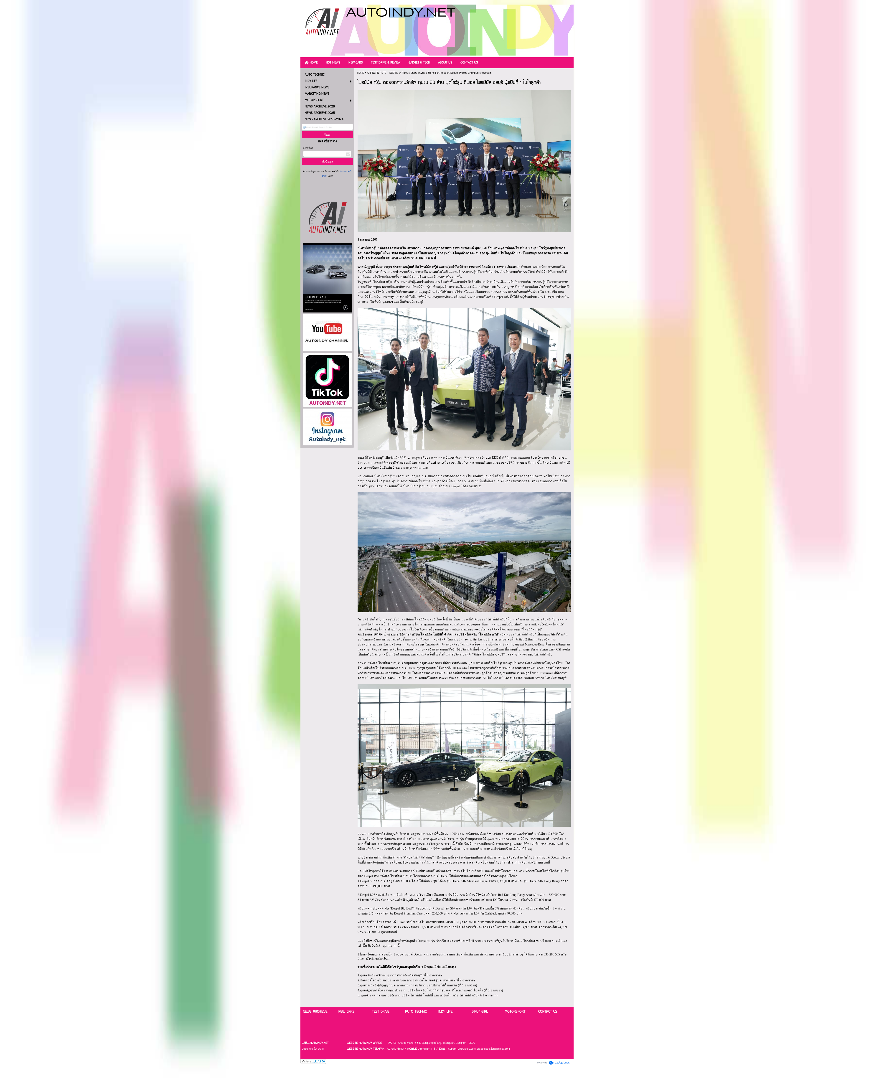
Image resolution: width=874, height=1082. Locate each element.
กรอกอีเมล (308, 148)
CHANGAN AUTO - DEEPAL (382, 73)
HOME (360, 73)
